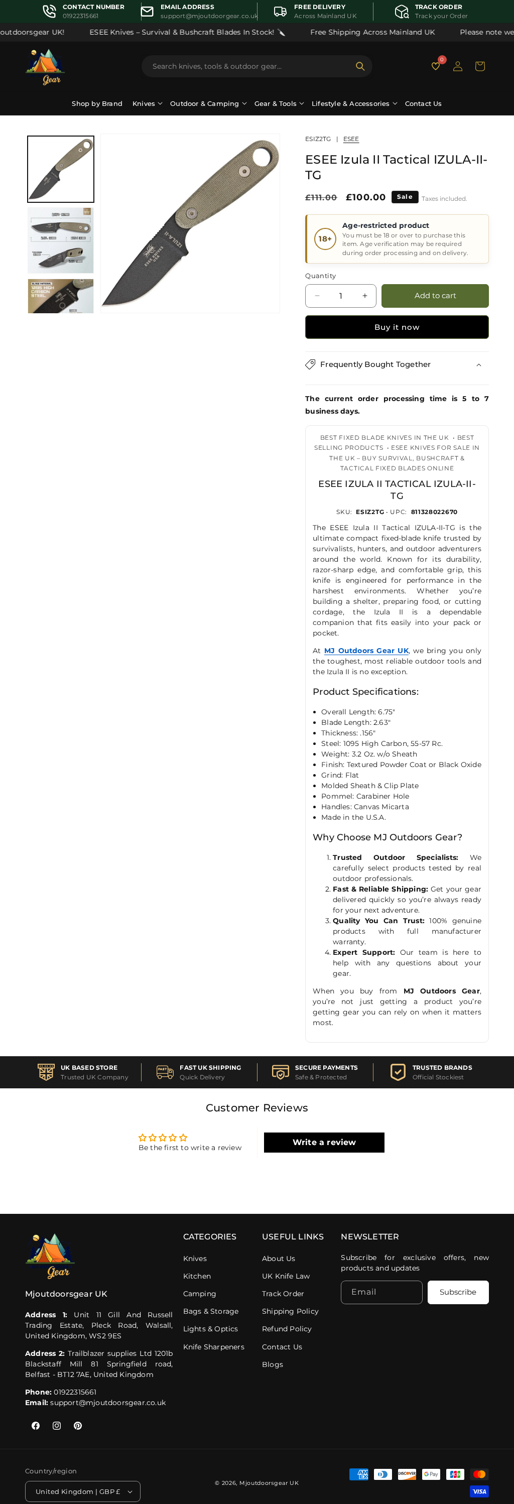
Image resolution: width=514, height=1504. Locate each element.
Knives (195, 1258)
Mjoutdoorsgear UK (269, 1482)
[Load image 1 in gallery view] (61, 169)
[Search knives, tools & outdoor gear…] (360, 66)
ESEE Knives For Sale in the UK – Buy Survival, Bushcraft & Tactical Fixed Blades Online (404, 458)
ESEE (351, 139)
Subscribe (458, 1292)
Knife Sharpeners (213, 1346)
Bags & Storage (211, 1311)
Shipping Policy (290, 1311)
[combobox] (251, 66)
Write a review (324, 1142)
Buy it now (397, 327)
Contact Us (423, 103)
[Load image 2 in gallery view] (61, 240)
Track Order (283, 1293)
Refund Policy (287, 1328)
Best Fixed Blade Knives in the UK (384, 437)
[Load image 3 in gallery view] (61, 312)
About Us (279, 1258)
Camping (199, 1293)
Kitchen (197, 1276)
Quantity (320, 276)
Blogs (272, 1364)
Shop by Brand (97, 103)
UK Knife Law (286, 1276)
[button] (480, 66)
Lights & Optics (210, 1328)
